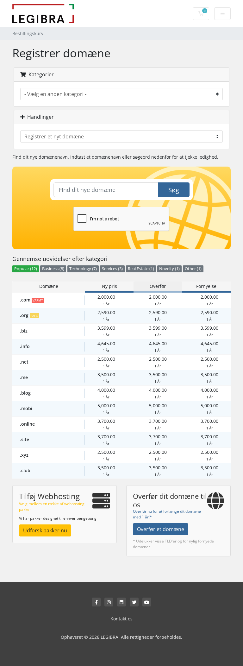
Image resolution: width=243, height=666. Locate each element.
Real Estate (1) (141, 268)
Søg (173, 190)
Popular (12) (25, 268)
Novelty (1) (169, 268)
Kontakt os (121, 619)
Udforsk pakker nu (45, 530)
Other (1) (193, 268)
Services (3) (112, 268)
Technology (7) (83, 268)
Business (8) (53, 268)
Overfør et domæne (160, 529)
